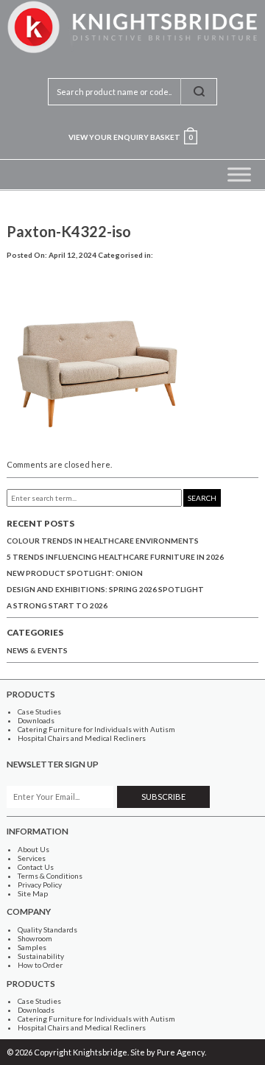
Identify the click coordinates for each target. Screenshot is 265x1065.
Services (32, 858)
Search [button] (202, 497)
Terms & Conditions (50, 875)
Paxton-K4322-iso (69, 231)
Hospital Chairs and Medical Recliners (82, 738)
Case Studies (39, 711)
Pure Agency (181, 1052)
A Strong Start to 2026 (57, 605)
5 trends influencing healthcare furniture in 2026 (115, 556)
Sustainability (41, 956)
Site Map (33, 893)
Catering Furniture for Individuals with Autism (96, 729)
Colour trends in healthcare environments (103, 540)
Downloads (36, 720)
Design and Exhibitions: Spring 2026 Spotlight (105, 589)
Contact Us (36, 866)
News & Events (37, 650)
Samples (32, 947)
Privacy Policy (40, 884)
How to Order (40, 964)
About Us (33, 849)
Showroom (35, 938)
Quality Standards (47, 929)
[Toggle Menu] (239, 174)
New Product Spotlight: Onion (75, 573)
